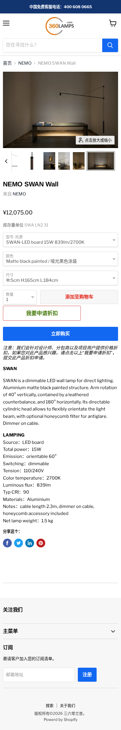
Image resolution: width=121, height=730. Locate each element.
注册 (87, 674)
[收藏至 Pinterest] (40, 543)
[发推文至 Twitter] (18, 543)
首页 (7, 63)
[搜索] (110, 45)
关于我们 (67, 705)
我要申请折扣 (42, 313)
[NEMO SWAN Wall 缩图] (31, 161)
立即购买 (60, 333)
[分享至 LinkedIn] (29, 543)
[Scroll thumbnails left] (7, 161)
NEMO (24, 63)
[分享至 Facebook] (7, 543)
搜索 (49, 705)
